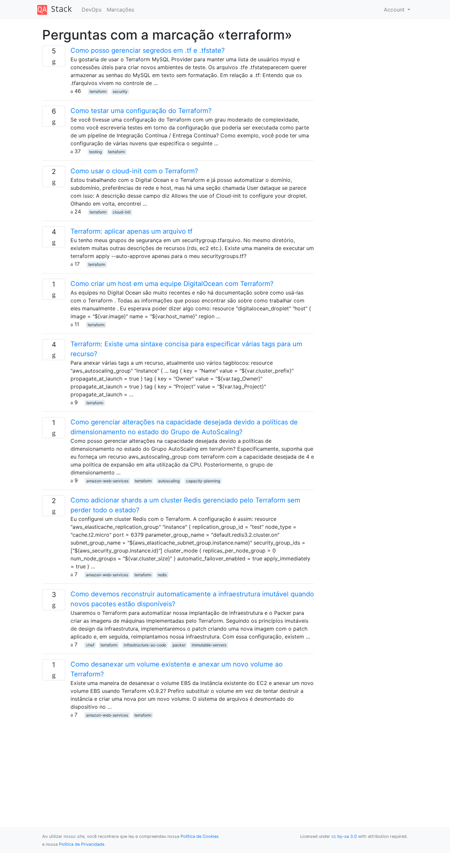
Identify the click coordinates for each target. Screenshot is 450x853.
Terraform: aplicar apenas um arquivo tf (131, 231)
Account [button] (395, 9)
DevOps (91, 9)
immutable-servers (209, 644)
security (120, 91)
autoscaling (169, 480)
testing (95, 151)
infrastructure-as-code (145, 644)
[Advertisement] (178, 765)
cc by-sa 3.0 (344, 836)
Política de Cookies (200, 836)
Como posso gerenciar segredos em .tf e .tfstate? (147, 50)
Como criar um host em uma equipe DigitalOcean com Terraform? (171, 284)
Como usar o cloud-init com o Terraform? (134, 171)
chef (90, 644)
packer (179, 644)
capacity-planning (203, 480)
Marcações (120, 9)
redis (162, 574)
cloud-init (121, 212)
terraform (98, 91)
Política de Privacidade (81, 844)
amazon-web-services (107, 480)
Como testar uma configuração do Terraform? (140, 111)
